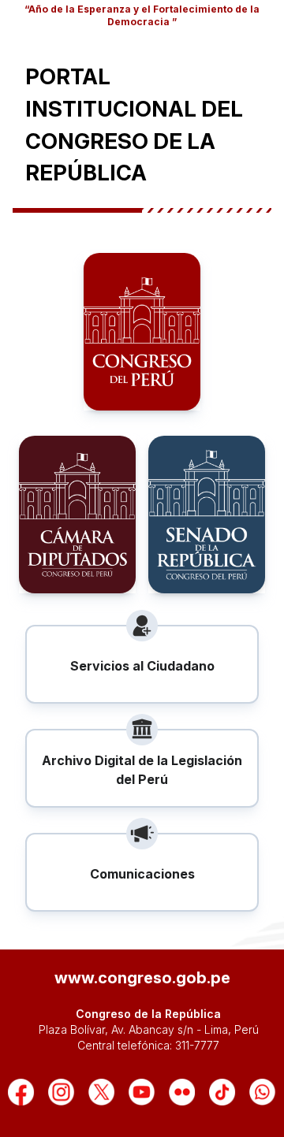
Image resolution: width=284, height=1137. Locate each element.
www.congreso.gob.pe (142, 977)
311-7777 (197, 1045)
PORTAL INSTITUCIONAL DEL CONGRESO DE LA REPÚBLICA (134, 125)
